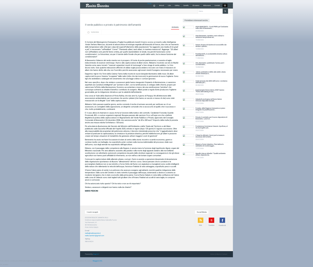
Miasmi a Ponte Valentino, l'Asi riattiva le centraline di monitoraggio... (210, 145)
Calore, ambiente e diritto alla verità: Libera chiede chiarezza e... (211, 72)
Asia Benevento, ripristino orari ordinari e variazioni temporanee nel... (210, 36)
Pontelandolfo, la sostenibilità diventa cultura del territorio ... (211, 54)
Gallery (177, 5)
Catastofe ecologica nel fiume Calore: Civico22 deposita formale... (209, 100)
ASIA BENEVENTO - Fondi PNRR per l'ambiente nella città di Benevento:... (212, 27)
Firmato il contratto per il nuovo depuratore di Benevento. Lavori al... (211, 118)
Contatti (217, 5)
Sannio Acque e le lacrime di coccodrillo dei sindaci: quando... (211, 45)
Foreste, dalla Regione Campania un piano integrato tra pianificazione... (210, 109)
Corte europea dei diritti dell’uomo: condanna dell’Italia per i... (211, 81)
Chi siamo (195, 5)
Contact (224, 254)
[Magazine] (97, 5)
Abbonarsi (207, 5)
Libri (169, 5)
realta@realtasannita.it (93, 233)
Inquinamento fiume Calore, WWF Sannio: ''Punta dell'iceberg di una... (210, 90)
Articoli (161, 5)
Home (212, 254)
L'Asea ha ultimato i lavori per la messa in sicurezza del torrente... (210, 136)
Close (149, 4)
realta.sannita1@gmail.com (94, 236)
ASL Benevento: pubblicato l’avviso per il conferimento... (210, 63)
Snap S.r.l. (96, 254)
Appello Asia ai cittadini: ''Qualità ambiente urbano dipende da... (210, 154)
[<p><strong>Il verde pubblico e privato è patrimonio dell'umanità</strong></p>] (132, 38)
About (218, 254)
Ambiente (175, 27)
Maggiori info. (98, 261)
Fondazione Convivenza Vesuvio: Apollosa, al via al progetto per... (212, 127)
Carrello (186, 5)
